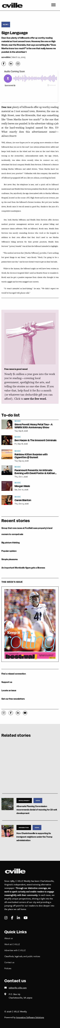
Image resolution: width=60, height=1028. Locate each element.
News (6, 24)
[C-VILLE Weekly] (13, 5)
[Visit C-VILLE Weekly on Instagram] (6, 917)
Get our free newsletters (13, 698)
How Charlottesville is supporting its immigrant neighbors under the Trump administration (34, 837)
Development (24, 800)
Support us (6, 682)
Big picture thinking (10, 542)
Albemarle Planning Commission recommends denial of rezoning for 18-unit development (36, 810)
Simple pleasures (9, 559)
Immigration (24, 827)
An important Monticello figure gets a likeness (23, 567)
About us (8, 938)
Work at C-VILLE (12, 944)
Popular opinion (8, 551)
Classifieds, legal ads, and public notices (22, 956)
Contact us (9, 962)
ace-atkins (5, 57)
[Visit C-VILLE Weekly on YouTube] (26, 917)
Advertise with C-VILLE (15, 950)
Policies (7, 968)
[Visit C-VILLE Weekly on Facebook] (12, 917)
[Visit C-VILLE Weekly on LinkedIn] (19, 917)
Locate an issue (8, 690)
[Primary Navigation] (53, 5)
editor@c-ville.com (18, 987)
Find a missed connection (13, 673)
